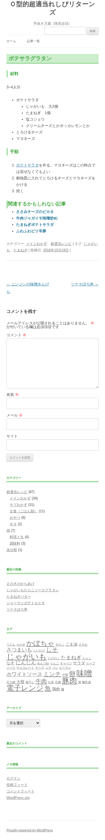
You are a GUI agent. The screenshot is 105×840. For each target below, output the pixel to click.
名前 (12, 394)
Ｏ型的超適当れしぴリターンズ (52, 8)
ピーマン (65, 667)
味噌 (84, 673)
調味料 (15, 543)
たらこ (86, 658)
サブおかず (18, 505)
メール (14, 415)
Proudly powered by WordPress (29, 830)
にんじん (26, 662)
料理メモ (17, 537)
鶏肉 (56, 689)
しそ (52, 649)
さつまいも (19, 650)
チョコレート (25, 667)
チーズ (39, 667)
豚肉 (69, 680)
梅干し (30, 682)
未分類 (11, 550)
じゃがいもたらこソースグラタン (32, 590)
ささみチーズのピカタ (35, 211)
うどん (10, 644)
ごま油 (71, 644)
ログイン (13, 778)
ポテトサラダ (27, 165)
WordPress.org (18, 798)
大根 (20, 681)
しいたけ (39, 650)
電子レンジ (25, 688)
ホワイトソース (24, 674)
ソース (10, 667)
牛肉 (41, 681)
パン (55, 667)
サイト (12, 436)
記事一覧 (33, 41)
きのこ (59, 644)
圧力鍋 (10, 682)
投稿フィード (16, 785)
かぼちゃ (40, 643)
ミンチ (52, 674)
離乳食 (86, 682)
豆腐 (58, 682)
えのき (20, 644)
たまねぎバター (18, 597)
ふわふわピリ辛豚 (31, 231)
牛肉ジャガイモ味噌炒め (37, 218)
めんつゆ (43, 663)
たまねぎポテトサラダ (35, 224)
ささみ (83, 644)
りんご (54, 663)
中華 (65, 674)
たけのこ (54, 658)
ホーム (11, 41)
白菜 (51, 682)
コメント (16, 335)
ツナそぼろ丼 (85, 284)
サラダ (79, 663)
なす (10, 663)
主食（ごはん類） (24, 511)
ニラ (48, 667)
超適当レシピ (61, 244)
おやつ (15, 518)
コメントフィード (20, 791)
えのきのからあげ (20, 584)
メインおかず (36, 244)
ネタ (13, 524)
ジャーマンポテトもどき (25, 603)
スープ (90, 663)
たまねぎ (20, 250)
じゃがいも (26, 656)
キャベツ (66, 663)
